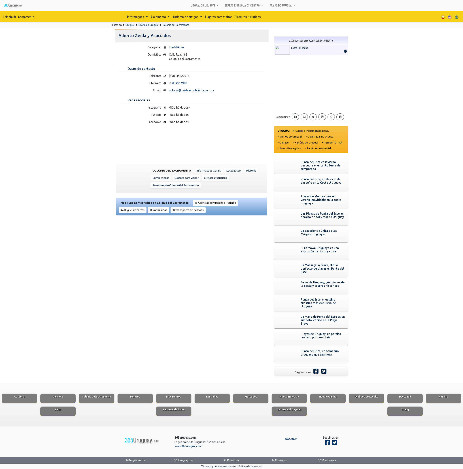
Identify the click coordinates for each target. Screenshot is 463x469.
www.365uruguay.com (189, 446)
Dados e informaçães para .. (312, 130)
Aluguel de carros (134, 210)
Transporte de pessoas (189, 210)
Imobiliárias (176, 47)
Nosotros (291, 439)
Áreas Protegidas (290, 148)
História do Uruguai (306, 142)
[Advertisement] (311, 83)
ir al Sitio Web (178, 83)
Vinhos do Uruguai (290, 136)
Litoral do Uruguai (148, 25)
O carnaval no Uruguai (320, 136)
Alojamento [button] (159, 16)
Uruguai (130, 25)
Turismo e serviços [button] (186, 16)
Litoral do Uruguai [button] (203, 5)
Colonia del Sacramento (18, 16)
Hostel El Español (300, 47)
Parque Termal (333, 142)
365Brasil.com (231, 460)
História (251, 170)
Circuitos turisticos (248, 16)
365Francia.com (327, 460)
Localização (233, 170)
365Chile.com (279, 460)
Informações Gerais (208, 170)
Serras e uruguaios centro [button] (242, 5)
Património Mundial (319, 148)
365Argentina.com (136, 460)
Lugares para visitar (218, 16)
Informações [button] (136, 16)
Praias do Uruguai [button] (281, 5)
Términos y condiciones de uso (218, 466)
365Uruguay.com (183, 460)
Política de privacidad (250, 466)
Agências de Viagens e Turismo (217, 202)
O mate (284, 142)
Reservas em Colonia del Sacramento (175, 185)
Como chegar (160, 177)
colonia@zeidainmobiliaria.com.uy (191, 90)
